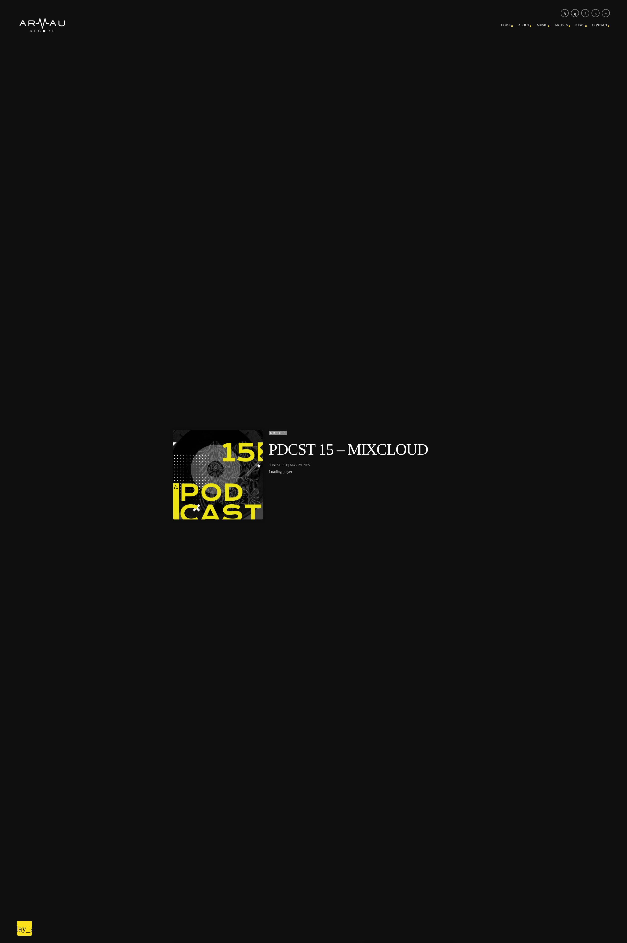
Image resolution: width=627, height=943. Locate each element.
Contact (599, 25)
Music (542, 25)
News (580, 25)
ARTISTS (561, 25)
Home (506, 25)
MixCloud (277, 433)
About (524, 25)
